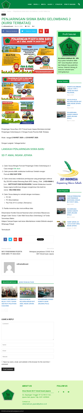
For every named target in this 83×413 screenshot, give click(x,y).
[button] (78, 4)
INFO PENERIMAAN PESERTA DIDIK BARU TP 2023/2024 (12, 253)
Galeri (50, 4)
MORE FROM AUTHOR (26, 282)
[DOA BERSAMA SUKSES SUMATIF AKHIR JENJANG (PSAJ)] (46, 292)
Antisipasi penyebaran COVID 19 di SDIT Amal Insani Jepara (41, 253)
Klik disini (17, 168)
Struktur (58, 4)
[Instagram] (63, 392)
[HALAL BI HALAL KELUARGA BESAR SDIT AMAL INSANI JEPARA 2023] (28, 292)
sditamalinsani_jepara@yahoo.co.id (34, 404)
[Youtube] (68, 392)
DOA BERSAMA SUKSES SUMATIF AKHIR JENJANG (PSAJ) (45, 301)
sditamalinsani (8, 26)
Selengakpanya (63, 72)
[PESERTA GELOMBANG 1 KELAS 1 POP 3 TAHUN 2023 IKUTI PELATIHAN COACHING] (9, 292)
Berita (43, 4)
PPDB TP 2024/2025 (69, 4)
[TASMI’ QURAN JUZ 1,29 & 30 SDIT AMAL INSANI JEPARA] (61, 224)
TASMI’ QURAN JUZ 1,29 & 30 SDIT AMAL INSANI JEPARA (73, 224)
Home (30, 4)
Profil (36, 4)
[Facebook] (58, 392)
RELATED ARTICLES (9, 282)
